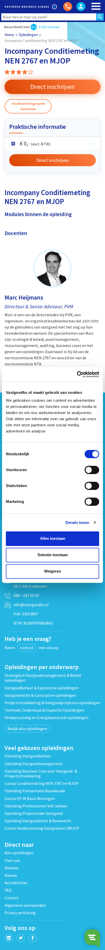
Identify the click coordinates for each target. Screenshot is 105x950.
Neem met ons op (31, 647)
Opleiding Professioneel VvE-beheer (36, 805)
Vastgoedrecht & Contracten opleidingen (40, 695)
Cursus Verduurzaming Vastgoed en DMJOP (42, 828)
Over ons (12, 860)
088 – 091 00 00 (26, 595)
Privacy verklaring (20, 912)
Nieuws (11, 875)
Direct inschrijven (52, 160)
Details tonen (77, 522)
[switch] (92, 470)
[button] (52, 87)
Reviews (12, 867)
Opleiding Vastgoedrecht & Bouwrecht (38, 820)
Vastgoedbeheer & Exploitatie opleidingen (41, 687)
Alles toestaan (52, 538)
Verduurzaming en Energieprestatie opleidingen (46, 717)
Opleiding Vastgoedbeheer (28, 755)
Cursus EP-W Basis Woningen (30, 798)
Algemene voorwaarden (25, 905)
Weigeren (52, 571)
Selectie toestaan (52, 555)
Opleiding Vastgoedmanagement (34, 763)
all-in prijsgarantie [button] (93, 143)
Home (9, 34)
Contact (12, 897)
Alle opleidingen (19, 852)
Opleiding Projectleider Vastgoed (33, 813)
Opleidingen (28, 34)
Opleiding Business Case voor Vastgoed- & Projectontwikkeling (41, 773)
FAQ (8, 890)
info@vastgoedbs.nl (31, 604)
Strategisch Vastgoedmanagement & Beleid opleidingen (43, 678)
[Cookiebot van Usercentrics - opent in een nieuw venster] (77, 374)
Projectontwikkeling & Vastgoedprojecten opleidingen (52, 702)
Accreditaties (16, 882)
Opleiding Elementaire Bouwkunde (35, 790)
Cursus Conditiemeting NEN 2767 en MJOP (41, 783)
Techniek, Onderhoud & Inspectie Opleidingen (44, 710)
